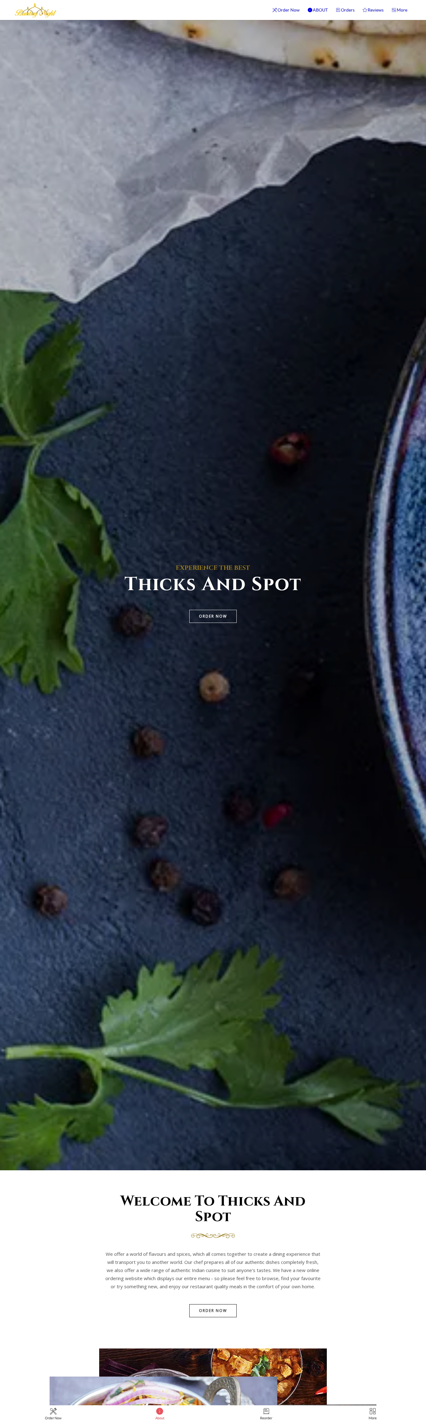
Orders (348, 9)
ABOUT (320, 9)
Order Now (289, 9)
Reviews (376, 9)
